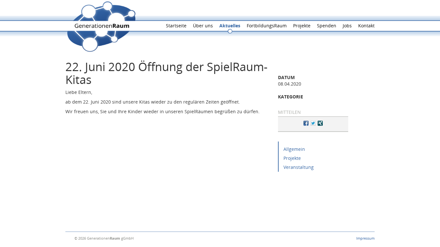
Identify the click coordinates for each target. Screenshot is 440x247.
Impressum (365, 238)
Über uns (203, 26)
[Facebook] (306, 124)
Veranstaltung (298, 167)
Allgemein (294, 149)
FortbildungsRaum (267, 26)
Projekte (302, 26)
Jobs (347, 26)
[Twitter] (313, 124)
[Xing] (320, 124)
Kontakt (366, 26)
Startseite (176, 26)
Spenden (326, 26)
